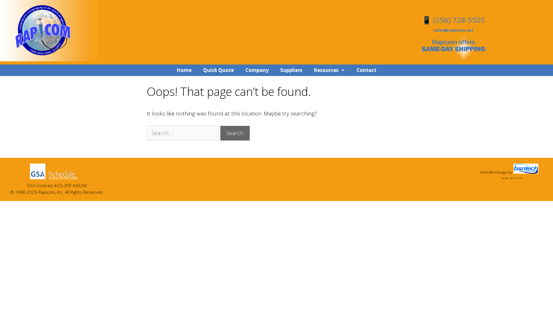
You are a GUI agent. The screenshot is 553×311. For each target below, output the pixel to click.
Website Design (493, 172)
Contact (366, 70)
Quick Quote (218, 70)
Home (184, 70)
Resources (326, 70)
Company (257, 70)
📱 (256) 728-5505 (453, 20)
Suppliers (291, 70)
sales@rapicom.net (453, 30)
